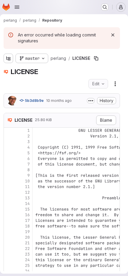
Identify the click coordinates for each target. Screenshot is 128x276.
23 (27, 254)
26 (27, 271)
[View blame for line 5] (9, 153)
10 (27, 181)
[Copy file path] (96, 58)
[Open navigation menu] (17, 7)
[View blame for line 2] (9, 136)
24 (27, 259)
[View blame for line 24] (9, 260)
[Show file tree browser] (8, 58)
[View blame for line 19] (9, 232)
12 (27, 192)
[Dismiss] (112, 34)
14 (27, 203)
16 (27, 214)
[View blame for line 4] (9, 147)
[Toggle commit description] (91, 100)
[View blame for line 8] (9, 170)
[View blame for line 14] (9, 203)
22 (27, 248)
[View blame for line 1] (9, 130)
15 (27, 209)
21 (27, 242)
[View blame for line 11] (9, 187)
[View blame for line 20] (9, 237)
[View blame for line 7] (9, 164)
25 (27, 265)
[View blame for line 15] (9, 209)
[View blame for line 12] (9, 192)
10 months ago (59, 100)
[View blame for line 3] (9, 142)
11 (27, 186)
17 (27, 220)
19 (27, 231)
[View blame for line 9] (9, 175)
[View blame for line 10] (9, 181)
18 (27, 226)
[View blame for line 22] (9, 248)
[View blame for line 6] (9, 158)
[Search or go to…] (104, 7)
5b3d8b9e (34, 100)
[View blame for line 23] (9, 254)
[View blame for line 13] (9, 198)
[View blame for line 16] (9, 215)
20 (27, 237)
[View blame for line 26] (9, 271)
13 (27, 197)
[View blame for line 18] (9, 226)
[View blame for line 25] (9, 265)
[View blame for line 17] (9, 220)
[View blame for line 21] (9, 243)
